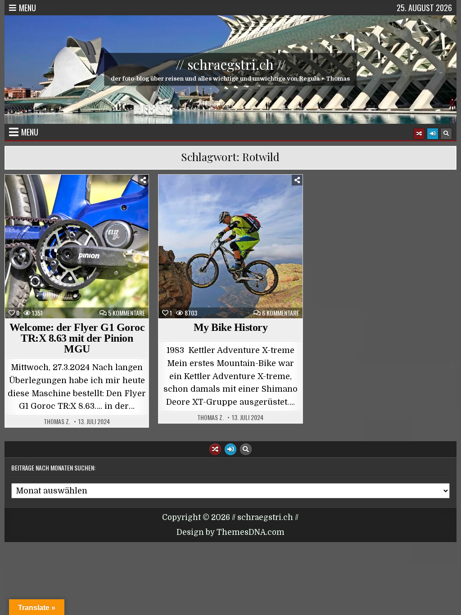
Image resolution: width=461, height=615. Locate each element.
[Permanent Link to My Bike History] (230, 246)
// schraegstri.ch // (230, 64)
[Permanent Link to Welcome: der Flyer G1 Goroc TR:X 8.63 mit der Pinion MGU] (77, 246)
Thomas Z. (57, 421)
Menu (27, 8)
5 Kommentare (126, 313)
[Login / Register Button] (432, 133)
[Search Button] (446, 133)
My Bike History (231, 327)
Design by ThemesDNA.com (230, 532)
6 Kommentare (280, 313)
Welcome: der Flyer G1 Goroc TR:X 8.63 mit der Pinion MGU (77, 338)
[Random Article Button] (419, 133)
